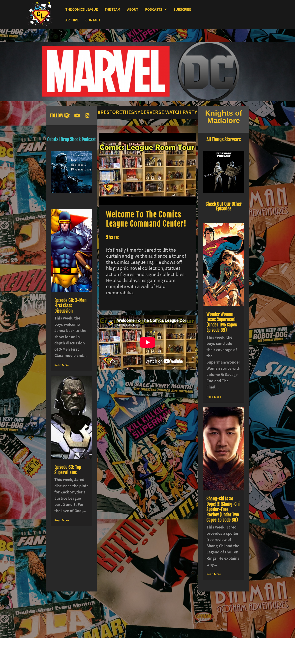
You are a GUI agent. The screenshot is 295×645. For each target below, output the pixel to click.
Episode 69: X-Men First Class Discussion (70, 306)
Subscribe (182, 9)
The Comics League (81, 9)
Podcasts (153, 9)
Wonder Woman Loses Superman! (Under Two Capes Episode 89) (221, 322)
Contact (93, 20)
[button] (156, 9)
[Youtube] (77, 115)
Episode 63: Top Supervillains (67, 469)
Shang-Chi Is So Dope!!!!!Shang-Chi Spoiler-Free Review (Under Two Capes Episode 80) (223, 509)
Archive (72, 20)
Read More (61, 365)
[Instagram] (87, 115)
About (132, 9)
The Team (112, 9)
